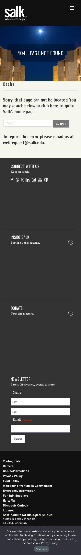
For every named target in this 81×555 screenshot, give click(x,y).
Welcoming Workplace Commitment (27, 486)
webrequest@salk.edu (23, 142)
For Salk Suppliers (16, 495)
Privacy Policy (13, 476)
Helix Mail (10, 500)
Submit (61, 124)
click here (49, 105)
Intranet (8, 510)
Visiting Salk (11, 461)
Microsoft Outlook (15, 505)
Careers (8, 466)
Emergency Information (19, 491)
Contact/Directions (16, 471)
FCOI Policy (11, 481)
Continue (41, 549)
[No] (76, 541)
